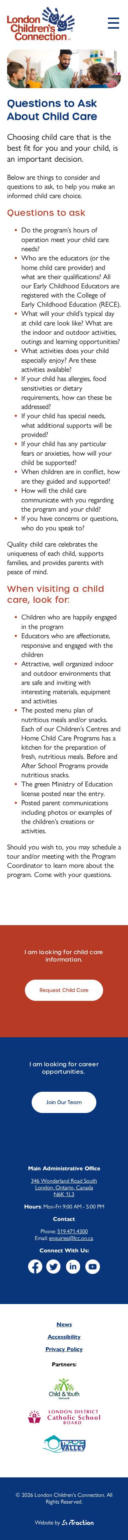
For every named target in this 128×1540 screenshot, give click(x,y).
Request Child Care (64, 990)
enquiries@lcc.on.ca (71, 1238)
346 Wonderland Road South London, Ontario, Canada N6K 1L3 (64, 1187)
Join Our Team (64, 1102)
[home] (41, 37)
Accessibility (64, 1336)
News (64, 1324)
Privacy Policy (64, 1349)
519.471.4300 (72, 1231)
